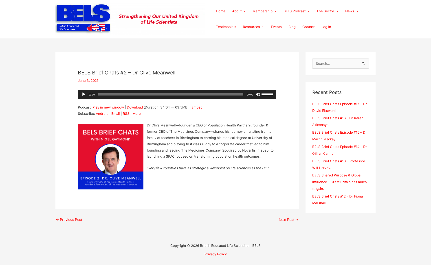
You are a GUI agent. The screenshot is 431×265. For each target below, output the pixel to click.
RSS (126, 113)
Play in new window (108, 107)
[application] (177, 94)
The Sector (325, 11)
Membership (263, 11)
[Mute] (258, 94)
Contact (308, 27)
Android (102, 113)
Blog (292, 27)
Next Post (288, 219)
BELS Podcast (295, 11)
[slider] (268, 94)
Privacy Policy (216, 254)
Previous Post (69, 219)
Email (115, 113)
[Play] (83, 94)
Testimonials (226, 27)
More (136, 113)
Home (220, 11)
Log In (326, 27)
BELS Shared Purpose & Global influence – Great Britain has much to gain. (339, 182)
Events (276, 27)
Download (135, 107)
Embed (196, 107)
